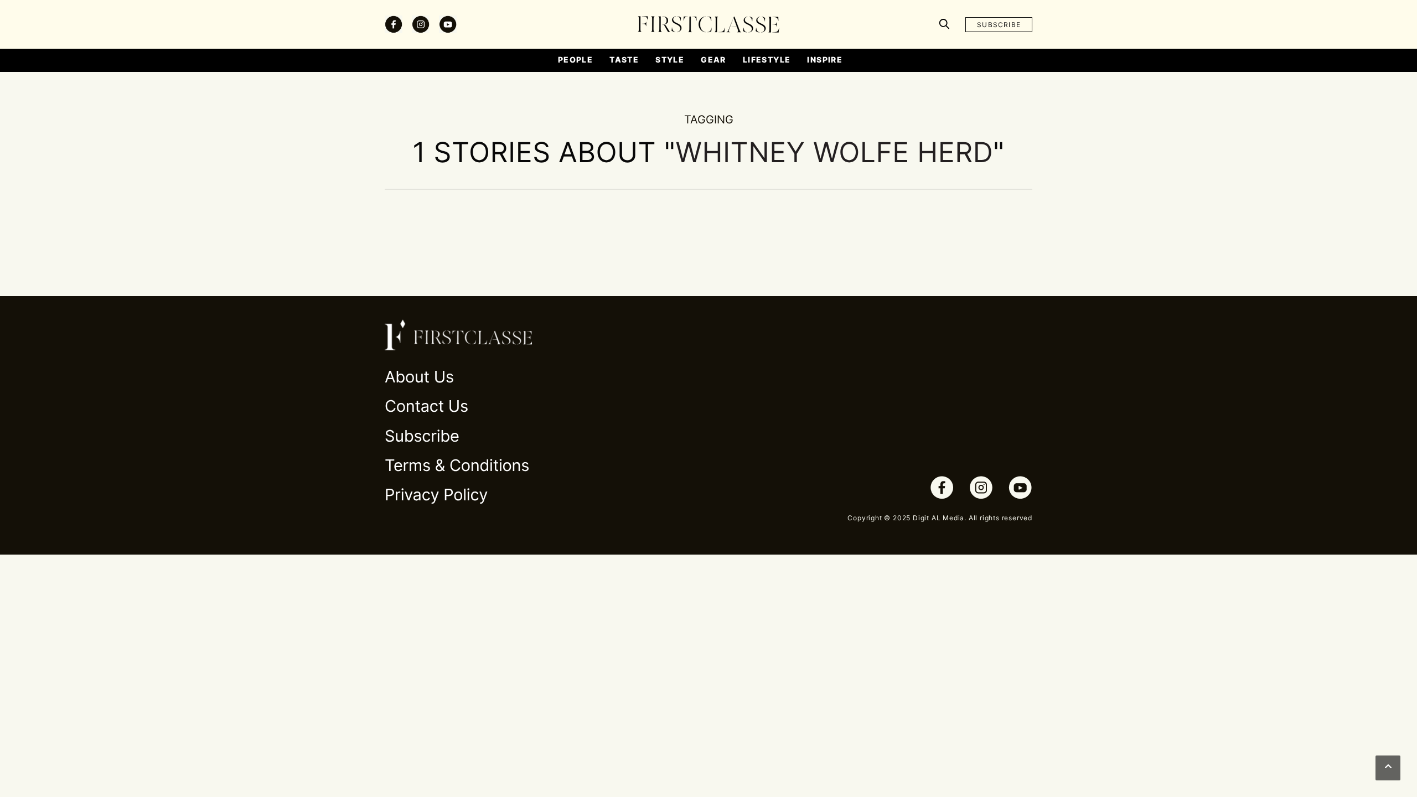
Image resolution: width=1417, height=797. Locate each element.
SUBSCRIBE (999, 24)
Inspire (824, 59)
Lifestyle (767, 59)
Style (669, 59)
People (575, 59)
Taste (624, 59)
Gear (713, 59)
